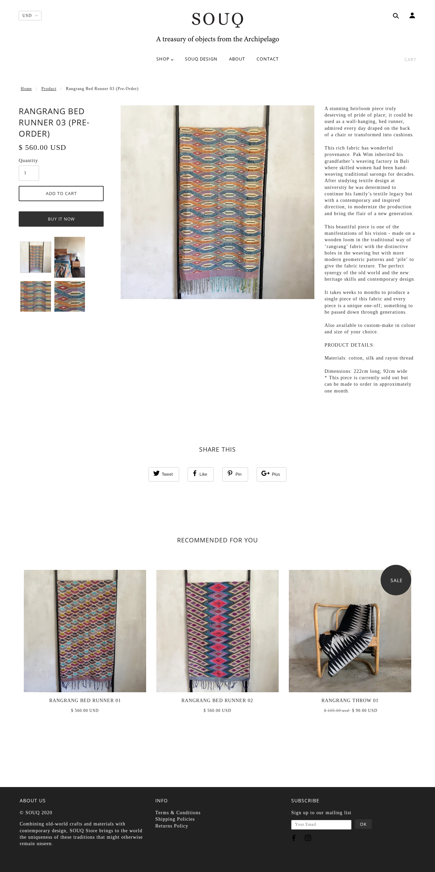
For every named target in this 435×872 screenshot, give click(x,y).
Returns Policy (171, 826)
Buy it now (61, 219)
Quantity (28, 160)
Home (26, 88)
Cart (410, 59)
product (48, 88)
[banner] (217, 27)
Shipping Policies (175, 819)
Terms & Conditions (178, 812)
